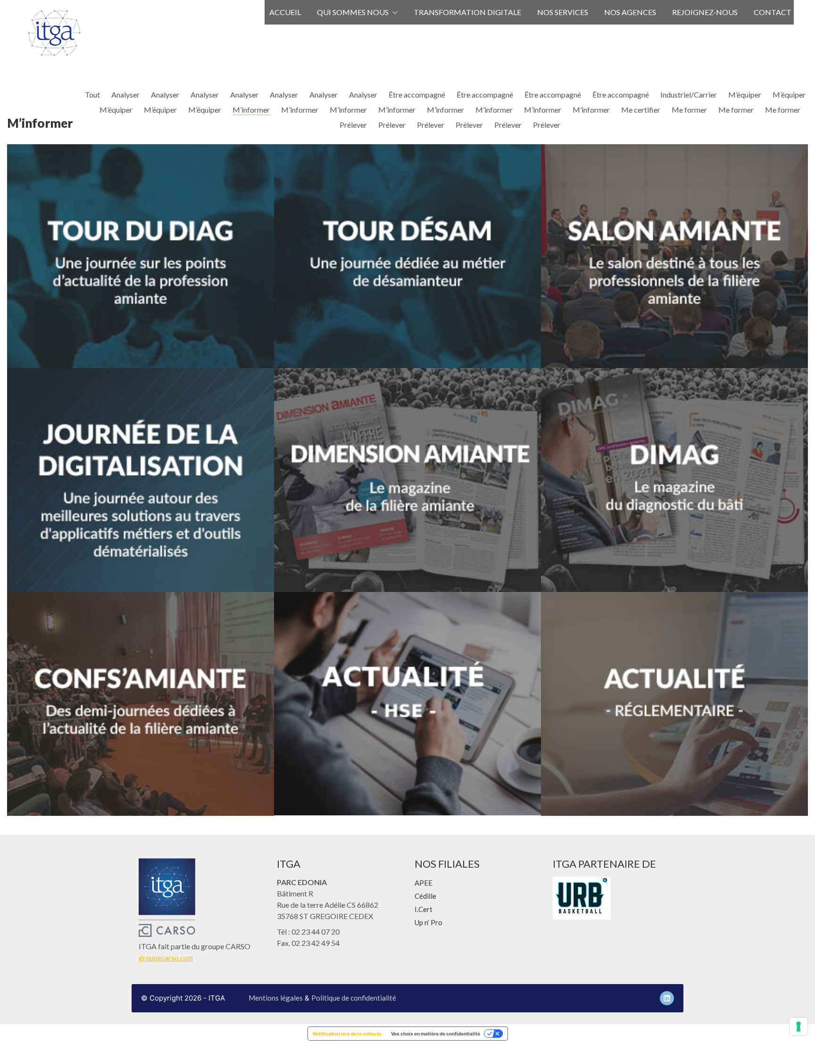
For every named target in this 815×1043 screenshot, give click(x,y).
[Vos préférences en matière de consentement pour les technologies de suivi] (798, 1026)
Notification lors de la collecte (347, 1033)
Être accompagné (417, 94)
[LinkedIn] (667, 998)
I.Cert (423, 909)
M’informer (251, 109)
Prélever (353, 124)
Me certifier (640, 109)
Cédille (425, 896)
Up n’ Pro (428, 922)
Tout (92, 94)
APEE (423, 883)
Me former (689, 109)
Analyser (125, 94)
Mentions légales (276, 998)
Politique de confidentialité (353, 998)
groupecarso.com (166, 957)
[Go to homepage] (54, 33)
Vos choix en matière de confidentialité (435, 1033)
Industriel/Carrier (688, 94)
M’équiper (744, 94)
